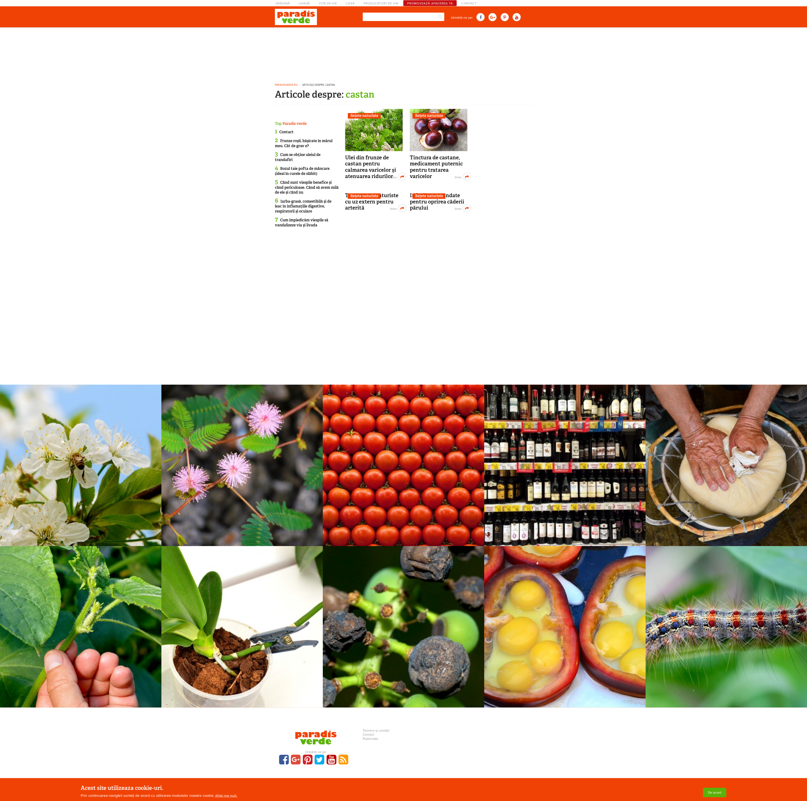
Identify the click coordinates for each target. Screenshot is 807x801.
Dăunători (726, 613)
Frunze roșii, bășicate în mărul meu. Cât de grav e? (303, 143)
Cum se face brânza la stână (726, 459)
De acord (714, 792)
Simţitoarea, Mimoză (242, 459)
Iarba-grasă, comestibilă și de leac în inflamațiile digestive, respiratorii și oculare (303, 206)
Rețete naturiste (364, 115)
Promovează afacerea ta (430, 3)
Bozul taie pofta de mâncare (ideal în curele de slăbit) (302, 171)
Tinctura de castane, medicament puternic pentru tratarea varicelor (436, 167)
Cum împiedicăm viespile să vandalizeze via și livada (301, 222)
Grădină (283, 3)
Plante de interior (242, 613)
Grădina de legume (81, 613)
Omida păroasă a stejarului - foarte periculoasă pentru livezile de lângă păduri (726, 623)
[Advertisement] (403, 53)
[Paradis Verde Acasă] (296, 17)
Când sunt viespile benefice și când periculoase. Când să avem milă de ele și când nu (307, 187)
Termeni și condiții (376, 730)
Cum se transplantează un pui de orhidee (242, 620)
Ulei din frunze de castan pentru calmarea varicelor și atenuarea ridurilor (370, 167)
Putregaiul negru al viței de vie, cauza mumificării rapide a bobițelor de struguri (403, 623)
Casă (350, 3)
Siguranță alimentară (403, 452)
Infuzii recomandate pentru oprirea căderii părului (437, 201)
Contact (469, 3)
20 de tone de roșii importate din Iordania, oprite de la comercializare (403, 462)
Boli (403, 613)
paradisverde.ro (286, 85)
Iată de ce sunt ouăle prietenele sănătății (565, 620)
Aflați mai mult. (226, 796)
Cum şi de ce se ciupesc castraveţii (81, 620)
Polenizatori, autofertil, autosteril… (80, 459)
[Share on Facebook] (393, 177)
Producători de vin (381, 3)
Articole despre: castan (318, 85)
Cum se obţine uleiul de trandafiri (297, 157)
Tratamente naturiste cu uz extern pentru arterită (371, 201)
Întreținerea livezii (80, 452)
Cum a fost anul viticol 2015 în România (565, 459)
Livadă (304, 3)
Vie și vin (564, 452)
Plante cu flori (242, 452)
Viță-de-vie (328, 3)
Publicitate (370, 739)
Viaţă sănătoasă (726, 452)
